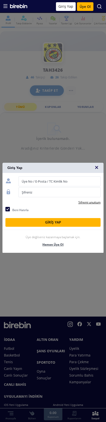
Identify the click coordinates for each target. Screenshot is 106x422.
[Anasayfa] (18, 7)
